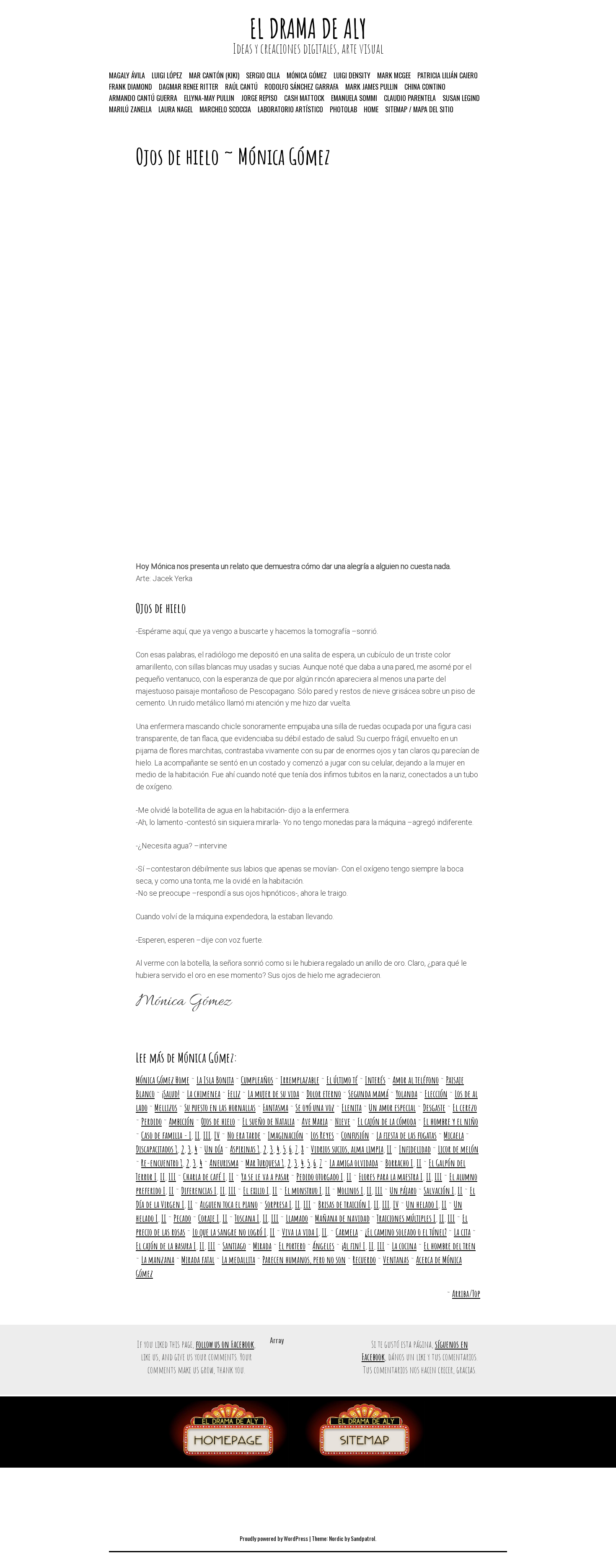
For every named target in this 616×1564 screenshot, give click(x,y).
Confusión (355, 1135)
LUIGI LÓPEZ (167, 75)
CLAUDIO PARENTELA (410, 98)
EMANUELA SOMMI (354, 98)
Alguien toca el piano (229, 1204)
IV (217, 1135)
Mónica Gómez (284, 156)
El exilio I (256, 1190)
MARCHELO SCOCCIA (225, 109)
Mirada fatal (198, 1259)
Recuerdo (364, 1259)
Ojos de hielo (218, 1121)
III (207, 1135)
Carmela (347, 1232)
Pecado (182, 1218)
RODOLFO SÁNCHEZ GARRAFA (301, 87)
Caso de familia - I (166, 1135)
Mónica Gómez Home (162, 1080)
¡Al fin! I (353, 1245)
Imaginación (285, 1135)
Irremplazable (299, 1080)
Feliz (234, 1093)
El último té (342, 1080)
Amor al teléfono (416, 1080)
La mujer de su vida (273, 1093)
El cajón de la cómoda (386, 1121)
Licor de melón (458, 1149)
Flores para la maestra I (391, 1176)
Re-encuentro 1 (162, 1162)
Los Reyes (322, 1135)
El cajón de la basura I (166, 1245)
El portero (292, 1245)
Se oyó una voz (314, 1107)
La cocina (404, 1245)
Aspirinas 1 (245, 1149)
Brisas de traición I (344, 1204)
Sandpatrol (363, 1538)
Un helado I (422, 1204)
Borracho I (399, 1162)
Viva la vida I (300, 1232)
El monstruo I (303, 1190)
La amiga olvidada (353, 1162)
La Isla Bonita (215, 1080)
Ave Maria (315, 1121)
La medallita (238, 1259)
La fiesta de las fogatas (406, 1135)
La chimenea (203, 1093)
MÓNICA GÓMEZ (307, 75)
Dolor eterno (323, 1093)
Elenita (352, 1107)
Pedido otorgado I (319, 1176)
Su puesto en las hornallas (220, 1107)
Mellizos (166, 1107)
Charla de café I (204, 1176)
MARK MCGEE (394, 75)
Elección (436, 1093)
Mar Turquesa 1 (265, 1162)
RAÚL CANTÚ (241, 87)
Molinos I (350, 1190)
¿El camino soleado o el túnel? (406, 1232)
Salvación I (439, 1190)
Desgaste (434, 1107)
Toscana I (247, 1218)
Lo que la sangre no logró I (229, 1232)
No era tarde (244, 1135)
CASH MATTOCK (304, 98)
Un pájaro (403, 1190)
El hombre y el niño (450, 1121)
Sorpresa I (278, 1204)
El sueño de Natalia (268, 1121)
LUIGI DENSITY (352, 75)
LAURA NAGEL (175, 109)
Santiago (234, 1245)
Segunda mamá (368, 1093)
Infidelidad (415, 1149)
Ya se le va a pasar (265, 1176)
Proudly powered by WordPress (274, 1538)
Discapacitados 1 (157, 1149)
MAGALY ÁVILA (127, 75)
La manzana (157, 1259)
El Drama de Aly (308, 28)
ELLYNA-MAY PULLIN (209, 98)
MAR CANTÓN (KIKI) (214, 75)
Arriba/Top (466, 1293)
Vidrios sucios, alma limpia (347, 1149)
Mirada (262, 1245)
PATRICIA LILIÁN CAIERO (447, 75)
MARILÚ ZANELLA (130, 109)
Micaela (454, 1135)
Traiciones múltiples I (406, 1218)
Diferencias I (199, 1190)
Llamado (297, 1218)
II (197, 1135)
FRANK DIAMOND (130, 87)
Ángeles (323, 1245)
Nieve (342, 1121)
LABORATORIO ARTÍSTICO (290, 109)
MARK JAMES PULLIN (371, 87)
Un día (213, 1149)
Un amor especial (392, 1107)
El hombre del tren (450, 1245)
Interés (375, 1080)
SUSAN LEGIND (461, 98)
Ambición (181, 1121)
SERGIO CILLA (263, 75)
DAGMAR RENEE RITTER (188, 87)
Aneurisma (224, 1162)
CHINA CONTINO (424, 87)
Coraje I (208, 1218)
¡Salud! (171, 1093)
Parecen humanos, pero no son (304, 1259)
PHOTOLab (343, 109)
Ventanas (396, 1259)
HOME (371, 109)
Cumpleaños (257, 1080)
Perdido (151, 1121)
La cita (462, 1232)
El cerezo (465, 1107)
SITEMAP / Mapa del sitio (419, 109)
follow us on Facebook (225, 1344)
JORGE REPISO (259, 98)
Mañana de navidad (342, 1218)
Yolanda (406, 1093)
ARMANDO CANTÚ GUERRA (143, 98)
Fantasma (275, 1107)
